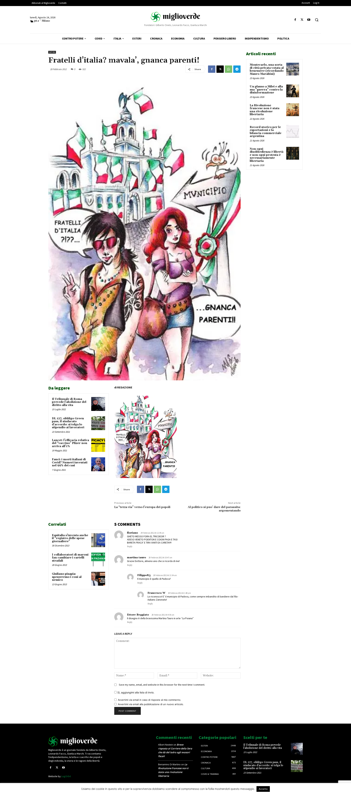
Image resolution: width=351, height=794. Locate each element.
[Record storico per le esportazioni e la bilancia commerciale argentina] (292, 131)
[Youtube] (308, 19)
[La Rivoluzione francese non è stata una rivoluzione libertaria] (292, 109)
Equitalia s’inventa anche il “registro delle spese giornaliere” (70, 538)
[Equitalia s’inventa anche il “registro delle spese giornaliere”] (98, 540)
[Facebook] (295, 19)
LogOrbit (66, 776)
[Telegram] (237, 69)
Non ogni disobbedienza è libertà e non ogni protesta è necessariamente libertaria (266, 155)
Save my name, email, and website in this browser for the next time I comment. (162, 684)
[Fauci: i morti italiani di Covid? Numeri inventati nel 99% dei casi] (98, 464)
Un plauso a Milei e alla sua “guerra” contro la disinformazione (266, 89)
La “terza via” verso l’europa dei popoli (142, 507)
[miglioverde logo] (175, 17)
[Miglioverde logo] (78, 741)
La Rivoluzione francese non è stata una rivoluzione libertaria (264, 110)
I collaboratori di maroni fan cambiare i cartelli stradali (70, 557)
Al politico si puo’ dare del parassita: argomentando (214, 508)
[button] (316, 19)
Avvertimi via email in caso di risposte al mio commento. (149, 699)
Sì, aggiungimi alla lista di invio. (135, 692)
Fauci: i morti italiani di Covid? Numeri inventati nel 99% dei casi (69, 462)
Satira (52, 52)
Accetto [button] (263, 788)
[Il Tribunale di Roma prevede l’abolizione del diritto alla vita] (98, 404)
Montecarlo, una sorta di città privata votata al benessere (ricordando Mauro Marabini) (267, 69)
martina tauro (136, 557)
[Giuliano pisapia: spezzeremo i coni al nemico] (98, 579)
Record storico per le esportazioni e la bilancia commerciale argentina (265, 131)
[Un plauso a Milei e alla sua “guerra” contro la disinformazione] (292, 90)
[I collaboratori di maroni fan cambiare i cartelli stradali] (98, 560)
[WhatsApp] (228, 69)
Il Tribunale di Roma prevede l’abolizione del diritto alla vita (69, 402)
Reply (129, 546)
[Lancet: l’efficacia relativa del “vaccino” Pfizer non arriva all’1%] (98, 445)
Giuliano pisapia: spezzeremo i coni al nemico (67, 577)
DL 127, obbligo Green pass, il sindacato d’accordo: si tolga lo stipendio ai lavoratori (68, 423)
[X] (302, 19)
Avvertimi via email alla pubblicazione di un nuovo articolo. (151, 704)
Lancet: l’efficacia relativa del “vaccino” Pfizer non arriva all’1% (70, 443)
